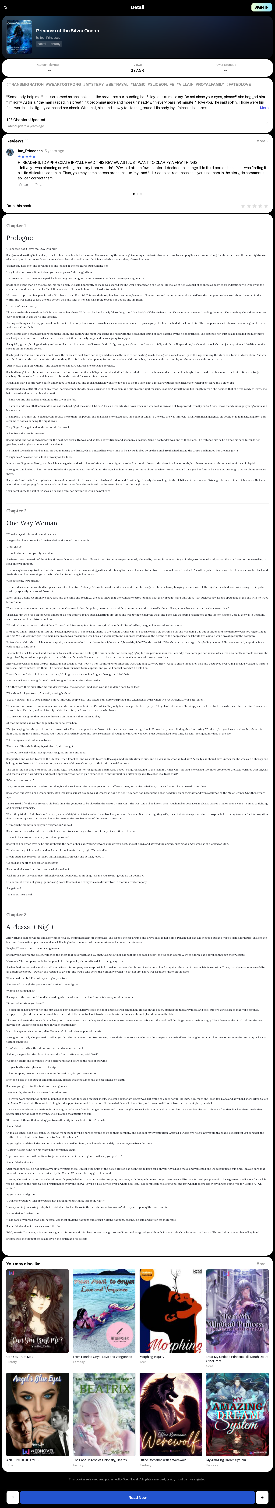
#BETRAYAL (117, 85)
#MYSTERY (93, 85)
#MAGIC (138, 85)
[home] (5, 7)
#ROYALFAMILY (210, 85)
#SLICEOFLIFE (161, 85)
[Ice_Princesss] (10, 152)
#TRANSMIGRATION (25, 85)
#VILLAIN (185, 85)
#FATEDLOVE (238, 85)
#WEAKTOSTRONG (63, 85)
